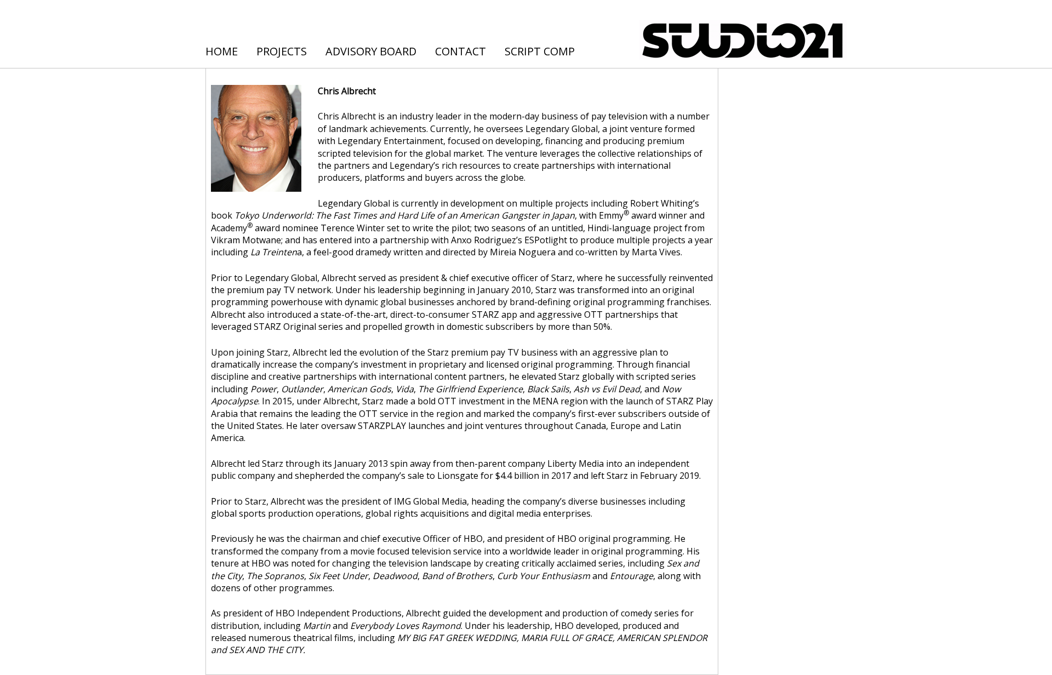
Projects (281, 51)
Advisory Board (370, 51)
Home (221, 51)
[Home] (743, 38)
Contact (460, 51)
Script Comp (540, 51)
